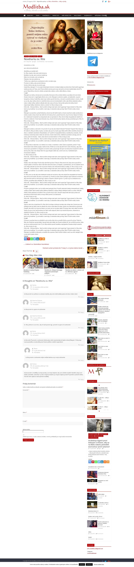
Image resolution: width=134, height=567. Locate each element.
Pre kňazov (91, 436)
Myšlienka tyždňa (100, 15)
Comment (108, 235)
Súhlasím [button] (82, 564)
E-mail (25, 421)
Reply (82, 297)
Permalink (35, 289)
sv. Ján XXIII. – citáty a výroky (54, 1)
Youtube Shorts (91, 20)
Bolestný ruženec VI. (93, 511)
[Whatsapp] (31, 238)
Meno (25, 412)
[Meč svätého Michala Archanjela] (92, 297)
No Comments (100, 512)
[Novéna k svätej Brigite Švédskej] (33, 259)
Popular (92, 235)
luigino (34, 61)
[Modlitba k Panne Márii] (92, 261)
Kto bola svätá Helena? (104, 406)
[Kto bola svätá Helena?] (92, 406)
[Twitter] (34, 238)
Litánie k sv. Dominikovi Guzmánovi (36, 244)
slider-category (33, 56)
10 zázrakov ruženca (103, 502)
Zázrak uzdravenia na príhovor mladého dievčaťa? (103, 523)
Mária (89, 532)
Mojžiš (90, 537)
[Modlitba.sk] (24, 15)
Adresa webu (26, 429)
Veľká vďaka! (101, 494)
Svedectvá (55, 15)
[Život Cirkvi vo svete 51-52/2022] (92, 337)
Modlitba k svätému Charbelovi (103, 248)
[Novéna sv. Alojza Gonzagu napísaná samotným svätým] (54, 259)
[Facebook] (25, 238)
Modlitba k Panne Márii (104, 262)
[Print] (40, 238)
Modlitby (30, 15)
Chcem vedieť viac (99, 564)
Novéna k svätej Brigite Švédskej (31, 271)
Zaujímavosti (88, 15)
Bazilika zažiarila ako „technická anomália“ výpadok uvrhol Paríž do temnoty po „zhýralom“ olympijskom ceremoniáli (99, 310)
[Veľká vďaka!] (92, 493)
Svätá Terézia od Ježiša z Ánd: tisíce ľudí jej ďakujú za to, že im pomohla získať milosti (104, 330)
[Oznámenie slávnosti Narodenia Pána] (92, 471)
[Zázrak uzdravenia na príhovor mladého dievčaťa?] (92, 521)
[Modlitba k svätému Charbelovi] (92, 246)
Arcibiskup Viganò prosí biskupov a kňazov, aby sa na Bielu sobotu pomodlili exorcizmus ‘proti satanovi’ (99, 443)
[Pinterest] (28, 238)
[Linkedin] (37, 238)
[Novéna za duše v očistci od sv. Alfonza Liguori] (75, 259)
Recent (100, 235)
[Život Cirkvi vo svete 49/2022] (92, 354)
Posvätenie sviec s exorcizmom (96, 467)
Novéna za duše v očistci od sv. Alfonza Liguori (74, 271)
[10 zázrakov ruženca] (92, 502)
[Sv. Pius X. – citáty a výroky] (92, 397)
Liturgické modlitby (93, 434)
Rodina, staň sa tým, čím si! (95, 516)
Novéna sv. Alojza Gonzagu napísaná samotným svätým (53, 271)
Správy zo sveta (99, 436)
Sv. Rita (39, 56)
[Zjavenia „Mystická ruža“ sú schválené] (92, 319)
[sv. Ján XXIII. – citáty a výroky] (92, 387)
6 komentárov (50, 61)
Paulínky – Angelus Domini (95, 256)
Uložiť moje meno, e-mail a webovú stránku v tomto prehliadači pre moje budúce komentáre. (47, 436)
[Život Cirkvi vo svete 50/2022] (92, 345)
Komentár (26, 390)
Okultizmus (77, 15)
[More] (43, 238)
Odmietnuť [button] (89, 564)
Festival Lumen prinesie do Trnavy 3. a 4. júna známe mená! (63, 248)
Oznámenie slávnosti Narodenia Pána (103, 473)
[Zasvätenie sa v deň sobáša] (92, 480)
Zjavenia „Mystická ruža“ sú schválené (102, 320)
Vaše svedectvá (66, 15)
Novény (26, 56)
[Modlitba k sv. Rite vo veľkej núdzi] (92, 237)
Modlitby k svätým (103, 434)
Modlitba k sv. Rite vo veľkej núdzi (103, 239)
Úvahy (37, 15)
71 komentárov (100, 258)
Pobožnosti (45, 15)
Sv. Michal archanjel (93, 437)
